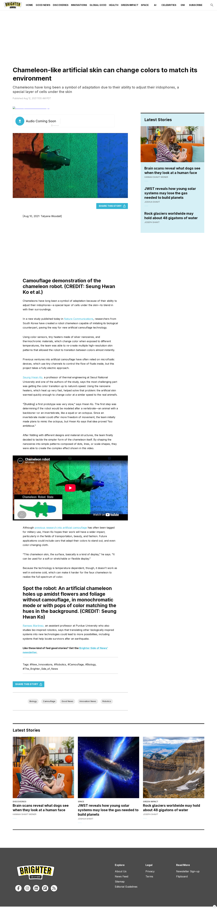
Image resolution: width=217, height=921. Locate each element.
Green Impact (129, 5)
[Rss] (54, 888)
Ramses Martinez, (33, 625)
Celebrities (168, 5)
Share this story (110, 206)
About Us (120, 871)
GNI (183, 5)
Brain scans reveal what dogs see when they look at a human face (172, 170)
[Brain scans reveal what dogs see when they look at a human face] (43, 767)
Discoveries (60, 5)
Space (145, 5)
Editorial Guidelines (126, 886)
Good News (43, 5)
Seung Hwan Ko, (33, 377)
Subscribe (195, 5)
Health (113, 5)
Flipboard (182, 876)
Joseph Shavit (152, 222)
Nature (68, 318)
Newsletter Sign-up (188, 871)
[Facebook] (18, 888)
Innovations (79, 5)
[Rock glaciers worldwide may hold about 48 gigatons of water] (173, 767)
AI (155, 5)
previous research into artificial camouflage (61, 527)
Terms (149, 876)
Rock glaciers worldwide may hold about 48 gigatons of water (171, 215)
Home (29, 5)
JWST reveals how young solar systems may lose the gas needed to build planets (170, 193)
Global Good (98, 5)
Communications (82, 318)
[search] (212, 5)
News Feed (121, 876)
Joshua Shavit (152, 202)
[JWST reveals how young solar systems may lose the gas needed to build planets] (108, 767)
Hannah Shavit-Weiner (156, 177)
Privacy (150, 871)
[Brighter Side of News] (13, 5)
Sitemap (120, 881)
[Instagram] (27, 888)
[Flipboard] (45, 888)
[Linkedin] (36, 888)
